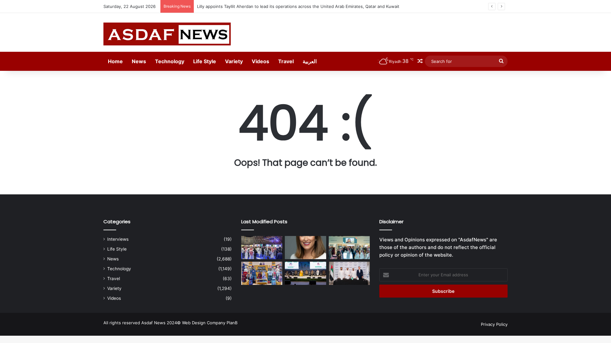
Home (115, 61)
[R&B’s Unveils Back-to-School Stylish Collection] (261, 273)
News (139, 61)
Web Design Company (203, 322)
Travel (286, 61)
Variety (234, 61)
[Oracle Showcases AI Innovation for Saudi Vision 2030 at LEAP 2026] (349, 247)
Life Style (204, 61)
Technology (169, 61)
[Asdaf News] (167, 34)
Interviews (118, 239)
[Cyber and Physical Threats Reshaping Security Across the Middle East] (305, 273)
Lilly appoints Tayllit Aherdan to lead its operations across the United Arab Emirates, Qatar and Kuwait (298, 6)
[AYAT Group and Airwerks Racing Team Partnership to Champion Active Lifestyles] (349, 273)
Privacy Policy (494, 324)
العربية (310, 61)
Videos (260, 61)
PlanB (232, 322)
